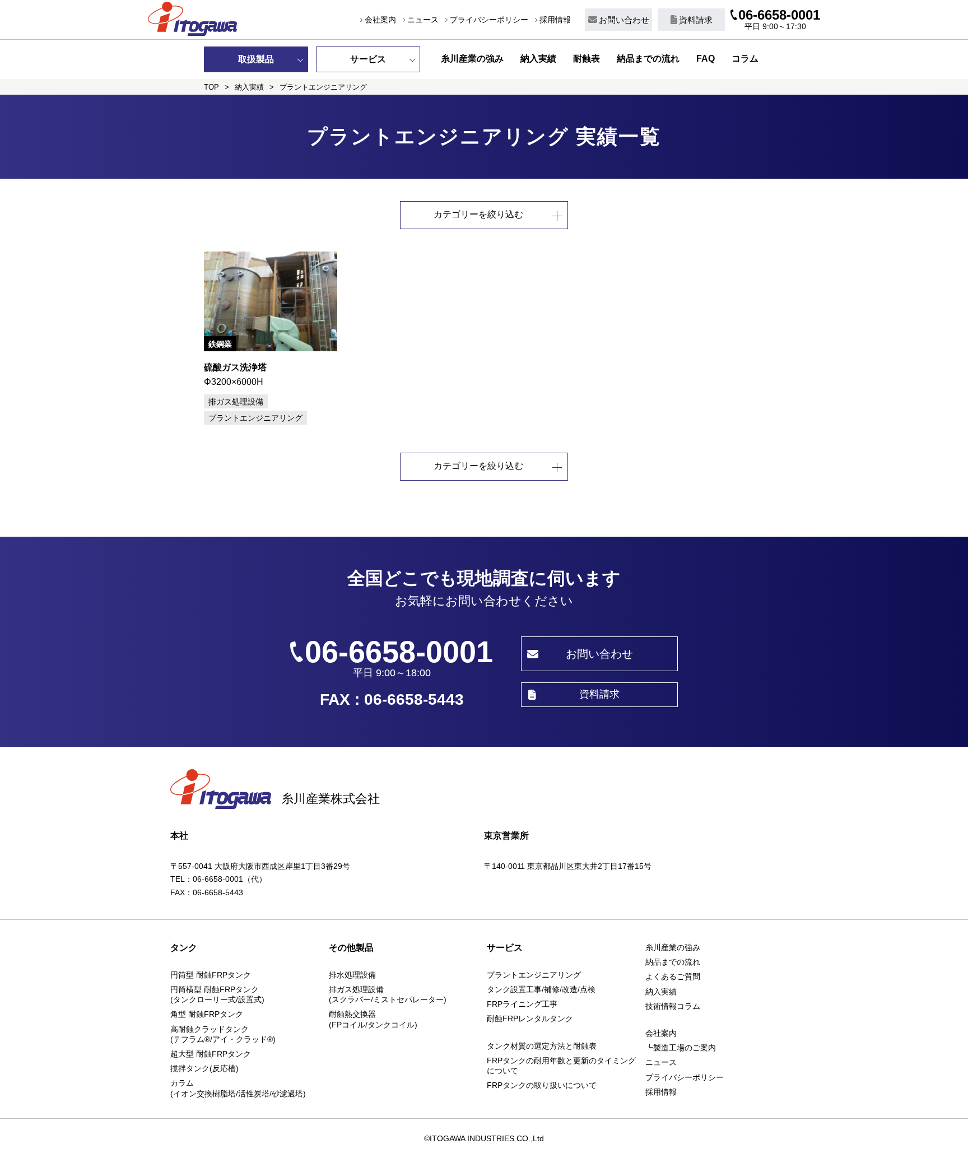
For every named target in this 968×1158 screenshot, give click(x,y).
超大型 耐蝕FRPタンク (210, 1053)
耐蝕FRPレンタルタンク (530, 1018)
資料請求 (696, 20)
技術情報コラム (672, 1006)
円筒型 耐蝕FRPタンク (210, 974)
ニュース (423, 20)
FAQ (705, 58)
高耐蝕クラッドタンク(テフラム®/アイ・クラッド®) (223, 1034)
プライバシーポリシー (489, 20)
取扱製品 (256, 59)
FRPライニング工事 (522, 1003)
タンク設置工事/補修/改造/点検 (541, 989)
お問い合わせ (624, 20)
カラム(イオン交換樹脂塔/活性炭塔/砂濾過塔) (238, 1087)
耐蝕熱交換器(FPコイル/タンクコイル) (373, 1019)
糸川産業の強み (472, 58)
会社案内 (380, 20)
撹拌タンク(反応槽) (204, 1068)
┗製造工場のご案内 (680, 1047)
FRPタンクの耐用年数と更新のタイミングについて (561, 1065)
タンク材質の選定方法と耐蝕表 (542, 1045)
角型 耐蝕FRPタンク (206, 1014)
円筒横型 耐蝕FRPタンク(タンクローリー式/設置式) (217, 994)
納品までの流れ (648, 58)
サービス (368, 59)
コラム (745, 58)
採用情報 (555, 20)
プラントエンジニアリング (534, 974)
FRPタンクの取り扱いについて (542, 1085)
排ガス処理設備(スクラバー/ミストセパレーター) (387, 994)
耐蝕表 (586, 58)
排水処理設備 (352, 974)
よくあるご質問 (672, 976)
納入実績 (538, 58)
